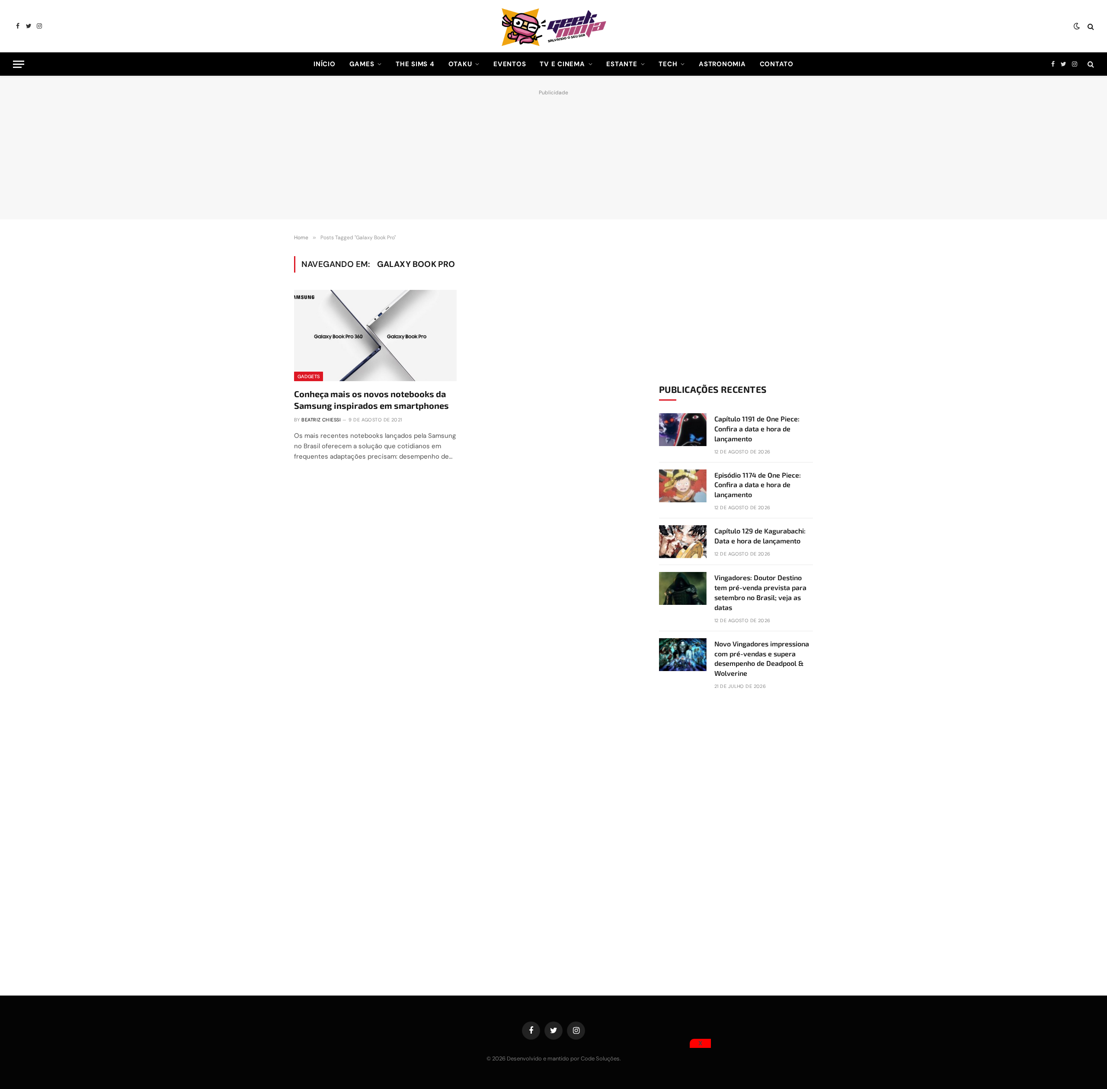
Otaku (460, 64)
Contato (776, 64)
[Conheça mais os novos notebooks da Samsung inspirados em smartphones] (375, 336)
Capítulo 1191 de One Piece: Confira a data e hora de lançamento (757, 428)
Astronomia (722, 64)
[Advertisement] (553, 152)
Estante (621, 64)
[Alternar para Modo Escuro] (1077, 26)
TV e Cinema (562, 64)
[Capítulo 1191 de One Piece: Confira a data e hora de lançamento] (683, 429)
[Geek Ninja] (553, 26)
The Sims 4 (415, 64)
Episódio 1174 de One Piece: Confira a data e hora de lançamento (757, 485)
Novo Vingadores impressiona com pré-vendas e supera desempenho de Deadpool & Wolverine (761, 658)
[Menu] (18, 64)
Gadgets (309, 376)
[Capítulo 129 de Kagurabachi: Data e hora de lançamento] (683, 541)
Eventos (509, 64)
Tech (668, 64)
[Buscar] (1090, 26)
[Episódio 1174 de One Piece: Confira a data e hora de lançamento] (683, 485)
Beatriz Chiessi (321, 420)
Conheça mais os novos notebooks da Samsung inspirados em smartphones (371, 400)
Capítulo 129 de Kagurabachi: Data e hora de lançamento (760, 536)
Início (325, 64)
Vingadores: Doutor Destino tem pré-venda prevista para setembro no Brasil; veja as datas (760, 592)
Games (361, 64)
